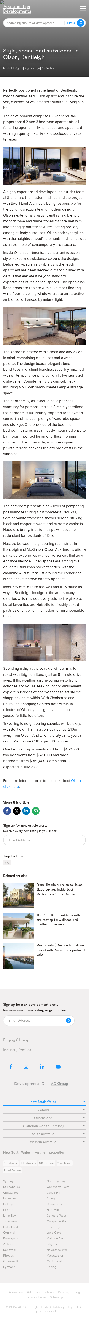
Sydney (8, 1181)
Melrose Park (56, 1238)
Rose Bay (53, 1227)
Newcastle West (58, 1250)
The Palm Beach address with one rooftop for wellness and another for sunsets (58, 919)
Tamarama (10, 1221)
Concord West (56, 1215)
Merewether (55, 1255)
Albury (51, 1198)
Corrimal (9, 1233)
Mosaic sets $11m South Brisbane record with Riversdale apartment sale (61, 950)
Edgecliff (53, 1244)
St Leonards (11, 1187)
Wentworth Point (58, 1187)
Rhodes (8, 1255)
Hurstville (53, 1210)
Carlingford (54, 1261)
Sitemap (56, 1297)
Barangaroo (11, 1238)
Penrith (8, 1210)
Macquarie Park (57, 1221)
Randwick (9, 1250)
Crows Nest (55, 1204)
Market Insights (13, 67)
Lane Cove (54, 1233)
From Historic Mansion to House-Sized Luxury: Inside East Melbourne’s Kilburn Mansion (60, 889)
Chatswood (11, 1193)
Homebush (10, 1198)
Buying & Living (16, 1040)
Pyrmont (9, 1267)
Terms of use (36, 1297)
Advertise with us (40, 1292)
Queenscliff (11, 1261)
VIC (7, 862)
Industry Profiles (17, 1050)
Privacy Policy (69, 1292)
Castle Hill (53, 1193)
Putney (8, 1204)
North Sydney (56, 1181)
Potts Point (10, 1227)
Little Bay (9, 1215)
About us (16, 1292)
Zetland (8, 1244)
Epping (51, 1267)
